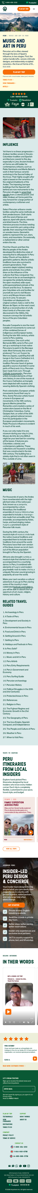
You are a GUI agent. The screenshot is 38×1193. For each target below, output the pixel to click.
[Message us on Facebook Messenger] (20, 1165)
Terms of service (9, 1138)
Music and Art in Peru (16, 657)
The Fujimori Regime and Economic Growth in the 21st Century (16, 711)
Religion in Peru (14, 704)
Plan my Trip (23, 9)
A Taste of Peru (12, 616)
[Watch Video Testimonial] (31, 832)
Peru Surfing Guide (15, 676)
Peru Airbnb (12, 661)
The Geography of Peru (17, 718)
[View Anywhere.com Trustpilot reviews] (31, 2)
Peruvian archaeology (17, 680)
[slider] (4, 1018)
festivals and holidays (23, 587)
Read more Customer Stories (13, 1066)
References (12, 700)
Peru (5, 36)
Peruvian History (14, 685)
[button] (6, 1022)
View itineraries (9, 83)
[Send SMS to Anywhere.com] (13, 1166)
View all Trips (11, 849)
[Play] (8, 1012)
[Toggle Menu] (34, 9)
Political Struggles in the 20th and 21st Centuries (18, 690)
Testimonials (8, 1117)
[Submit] (33, 1089)
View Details (28, 840)
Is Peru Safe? (11, 648)
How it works (25, 1117)
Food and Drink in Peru (15, 631)
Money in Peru (13, 653)
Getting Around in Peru (15, 636)
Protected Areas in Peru (17, 696)
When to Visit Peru (15, 737)
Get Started (13, 905)
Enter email (8, 1089)
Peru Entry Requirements (18, 665)
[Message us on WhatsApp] (16, 1166)
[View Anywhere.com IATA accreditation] (7, 104)
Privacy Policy (14, 1098)
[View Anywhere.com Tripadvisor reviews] (25, 100)
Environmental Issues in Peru (18, 627)
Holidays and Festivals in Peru (18, 644)
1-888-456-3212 (11, 2)
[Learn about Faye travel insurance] (15, 104)
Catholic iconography (13, 373)
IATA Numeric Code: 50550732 (19, 1173)
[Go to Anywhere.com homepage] (5, 9)
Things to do (7, 80)
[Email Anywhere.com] (9, 1166)
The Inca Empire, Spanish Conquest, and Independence (16, 723)
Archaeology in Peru (14, 612)
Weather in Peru (14, 733)
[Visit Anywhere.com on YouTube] (24, 1166)
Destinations (7, 1124)
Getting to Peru (12, 640)
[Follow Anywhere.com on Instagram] (28, 1166)
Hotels (5, 86)
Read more (6, 67)
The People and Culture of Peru (21, 729)
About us (23, 1120)
